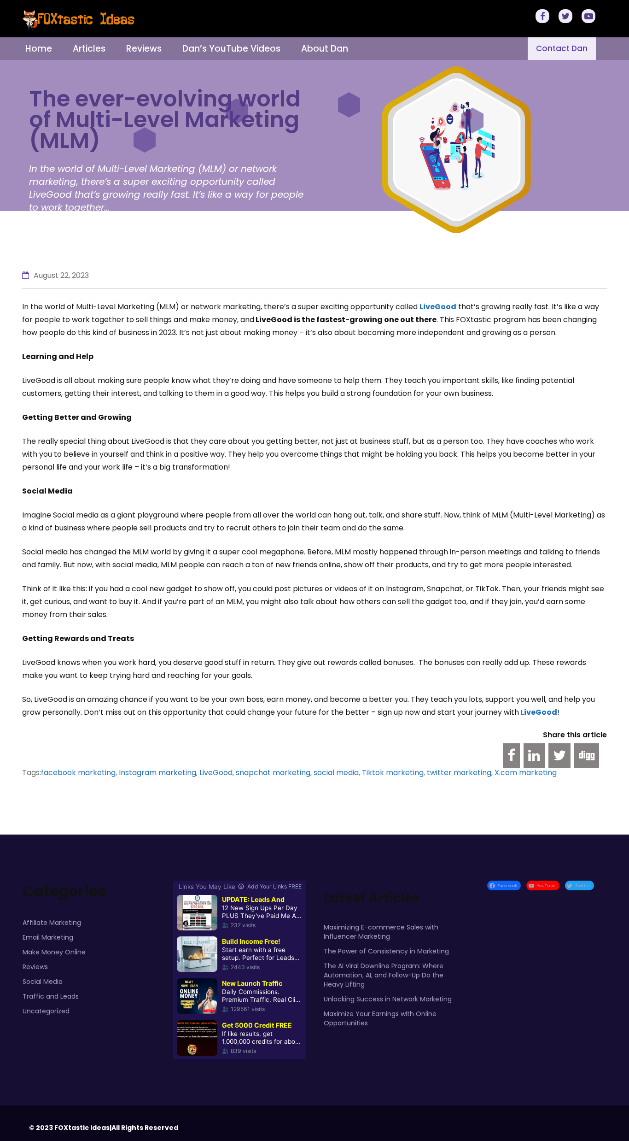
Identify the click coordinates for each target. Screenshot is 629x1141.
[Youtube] (590, 17)
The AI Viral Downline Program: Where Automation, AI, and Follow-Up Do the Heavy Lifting (383, 975)
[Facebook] (544, 17)
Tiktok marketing (393, 772)
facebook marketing (78, 772)
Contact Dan (562, 48)
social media (336, 772)
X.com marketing (526, 772)
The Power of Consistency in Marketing (386, 951)
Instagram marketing (157, 772)
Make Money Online (54, 952)
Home (38, 48)
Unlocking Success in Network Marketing (388, 999)
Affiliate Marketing (52, 922)
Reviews (144, 48)
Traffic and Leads (51, 996)
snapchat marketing (273, 772)
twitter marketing (459, 772)
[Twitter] (567, 17)
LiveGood (538, 712)
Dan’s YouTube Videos (231, 48)
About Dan (324, 48)
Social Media (43, 981)
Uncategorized (46, 1011)
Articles (89, 48)
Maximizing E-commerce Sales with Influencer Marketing (381, 932)
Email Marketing (48, 937)
